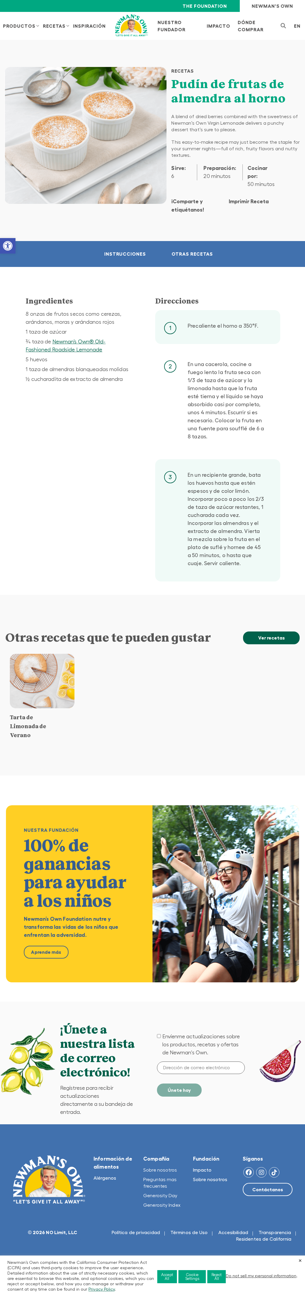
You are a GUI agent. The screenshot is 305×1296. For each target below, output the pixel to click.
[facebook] (248, 1172)
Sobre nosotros (160, 1170)
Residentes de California (263, 1239)
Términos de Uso (189, 1232)
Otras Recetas (192, 254)
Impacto (202, 1170)
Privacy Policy (101, 1289)
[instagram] (261, 1172)
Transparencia (275, 1232)
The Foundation (205, 6)
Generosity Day (160, 1195)
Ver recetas (271, 637)
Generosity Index (161, 1205)
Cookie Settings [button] (192, 1276)
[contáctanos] (267, 1189)
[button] (7, 246)
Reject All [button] (216, 1276)
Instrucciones (125, 254)
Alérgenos (105, 1178)
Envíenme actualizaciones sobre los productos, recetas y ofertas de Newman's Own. (201, 1045)
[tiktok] (274, 1172)
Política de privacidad (136, 1232)
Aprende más (46, 952)
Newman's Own (272, 6)
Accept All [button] (167, 1276)
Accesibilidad (233, 1232)
